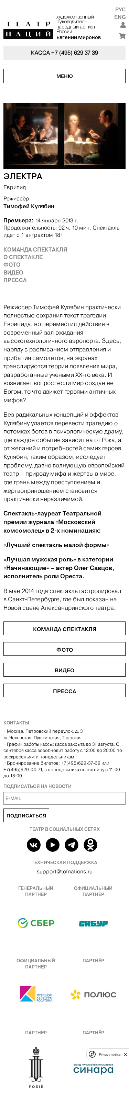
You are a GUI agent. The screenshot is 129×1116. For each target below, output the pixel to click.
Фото (11, 264)
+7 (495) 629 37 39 (74, 52)
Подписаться (26, 816)
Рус (120, 9)
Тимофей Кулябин (28, 206)
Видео (13, 272)
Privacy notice (109, 1054)
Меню (64, 76)
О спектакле (23, 257)
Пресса (14, 280)
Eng (120, 17)
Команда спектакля (35, 249)
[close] (125, 1054)
